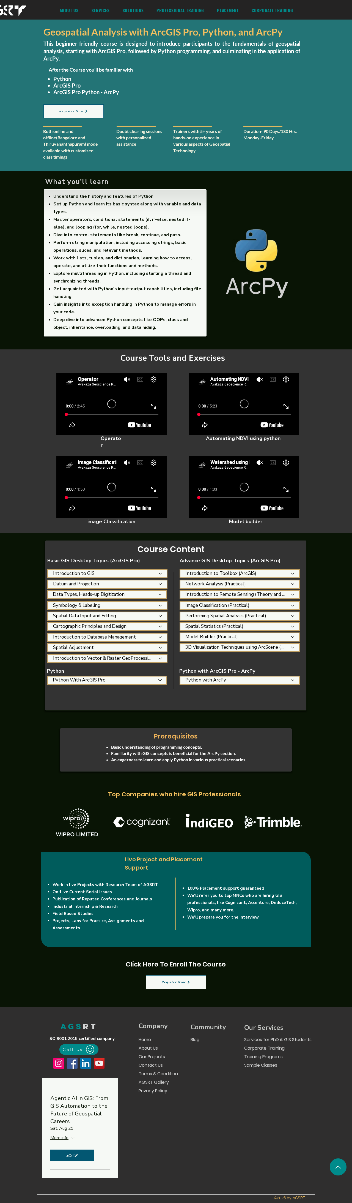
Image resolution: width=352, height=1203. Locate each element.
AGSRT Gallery (154, 1082)
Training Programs (263, 1056)
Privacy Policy (153, 1091)
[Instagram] (58, 1063)
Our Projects (152, 1056)
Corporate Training (264, 1048)
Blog (195, 1039)
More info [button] (59, 1138)
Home (145, 1039)
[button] (100, 10)
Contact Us (151, 1065)
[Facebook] (72, 1063)
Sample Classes (260, 1065)
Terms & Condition (158, 1074)
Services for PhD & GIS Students (277, 1039)
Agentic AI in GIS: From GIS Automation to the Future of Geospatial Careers (79, 1110)
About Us (148, 1048)
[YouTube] (99, 1063)
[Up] (338, 1166)
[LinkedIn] (85, 1063)
